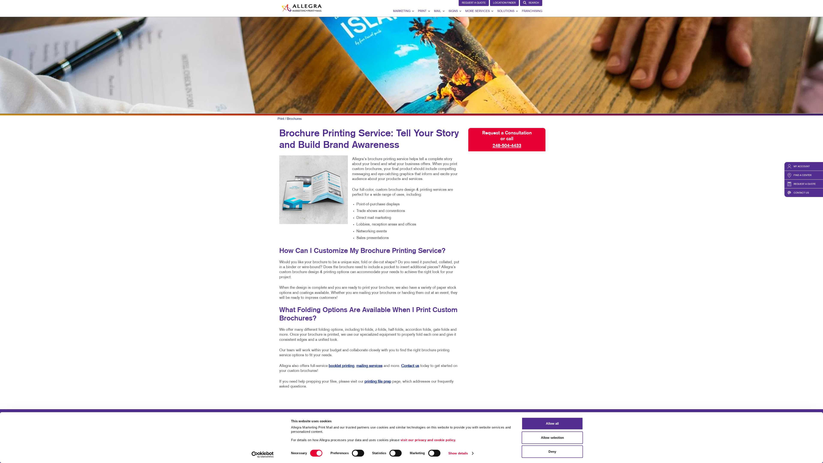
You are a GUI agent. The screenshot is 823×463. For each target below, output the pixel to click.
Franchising (532, 11)
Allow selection (552, 437)
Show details (458, 453)
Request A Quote (474, 3)
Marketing (401, 11)
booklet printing (341, 366)
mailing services (369, 366)
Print (422, 11)
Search (534, 3)
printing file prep (378, 381)
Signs (453, 11)
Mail (437, 11)
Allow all (552, 423)
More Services (477, 11)
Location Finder (504, 3)
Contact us (410, 366)
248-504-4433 (507, 146)
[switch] (358, 453)
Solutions (505, 11)
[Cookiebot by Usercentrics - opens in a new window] (262, 454)
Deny (552, 451)
